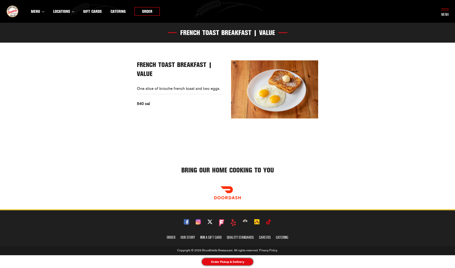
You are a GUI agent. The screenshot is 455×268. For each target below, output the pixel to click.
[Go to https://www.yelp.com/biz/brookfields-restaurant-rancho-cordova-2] (233, 222)
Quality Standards (240, 237)
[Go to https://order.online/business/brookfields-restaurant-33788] (227, 192)
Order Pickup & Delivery (227, 262)
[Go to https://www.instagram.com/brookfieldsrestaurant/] (198, 221)
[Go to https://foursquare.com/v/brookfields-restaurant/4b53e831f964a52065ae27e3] (221, 222)
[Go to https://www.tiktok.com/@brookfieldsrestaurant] (268, 222)
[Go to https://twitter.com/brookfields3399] (210, 222)
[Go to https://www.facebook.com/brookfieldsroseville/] (186, 221)
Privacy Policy (268, 250)
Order (171, 237)
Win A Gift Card (211, 237)
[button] (147, 11)
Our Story (188, 237)
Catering (282, 237)
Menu (445, 14)
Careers (265, 237)
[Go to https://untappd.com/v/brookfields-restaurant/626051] (256, 221)
